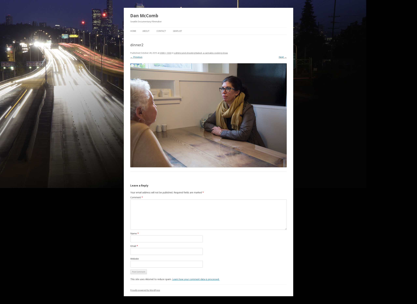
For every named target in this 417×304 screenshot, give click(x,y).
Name (134, 233)
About (146, 31)
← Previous (136, 57)
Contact (161, 31)
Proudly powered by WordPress (145, 290)
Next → (283, 57)
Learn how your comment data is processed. (195, 279)
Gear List (177, 31)
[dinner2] (208, 115)
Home (133, 31)
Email (134, 246)
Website (134, 258)
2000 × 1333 (165, 52)
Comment (136, 197)
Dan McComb (144, 16)
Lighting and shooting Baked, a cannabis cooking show (201, 52)
